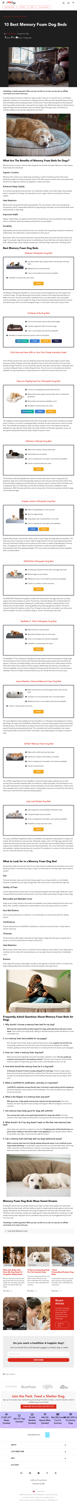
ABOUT (13, 1445)
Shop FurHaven (22, 341)
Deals (32, 7)
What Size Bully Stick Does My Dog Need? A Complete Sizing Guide (13, 1272)
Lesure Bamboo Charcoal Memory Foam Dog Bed (38, 681)
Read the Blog (61, 1325)
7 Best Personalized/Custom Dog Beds (63, 1272)
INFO (13, 1458)
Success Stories (44, 7)
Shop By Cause (9, 7)
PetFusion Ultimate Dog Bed (38, 441)
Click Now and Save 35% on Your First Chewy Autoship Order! (38, 353)
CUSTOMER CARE (17, 1451)
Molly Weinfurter (12, 33)
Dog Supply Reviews (20, 16)
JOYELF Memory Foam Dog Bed (38, 744)
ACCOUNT (15, 1465)
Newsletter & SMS (38, 1484)
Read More (6, 1291)
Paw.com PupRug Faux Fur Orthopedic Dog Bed (38, 381)
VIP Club (22, 7)
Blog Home (7, 16)
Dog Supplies (10, 1374)
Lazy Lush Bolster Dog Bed (38, 802)
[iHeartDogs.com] (11, 2)
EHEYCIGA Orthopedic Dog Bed (38, 561)
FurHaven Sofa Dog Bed (38, 313)
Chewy (35, 341)
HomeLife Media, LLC (39, 1494)
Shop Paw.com (27, 411)
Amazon (38, 283)
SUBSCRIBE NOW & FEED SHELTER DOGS (38, 1406)
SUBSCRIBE (38, 1360)
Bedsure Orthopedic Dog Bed (38, 253)
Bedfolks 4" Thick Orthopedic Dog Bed (38, 621)
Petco (57, 341)
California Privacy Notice (38, 1480)
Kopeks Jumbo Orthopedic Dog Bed (38, 501)
